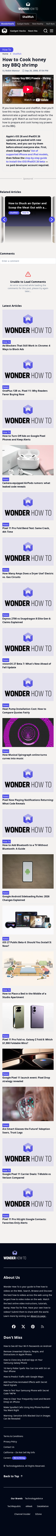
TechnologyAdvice (34, 1498)
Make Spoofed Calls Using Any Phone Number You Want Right (27, 1409)
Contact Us (9, 1447)
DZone (38, 1514)
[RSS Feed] (42, 1326)
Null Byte (50, 23)
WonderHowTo (7, 23)
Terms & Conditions (13, 1436)
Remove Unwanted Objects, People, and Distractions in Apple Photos (24, 1353)
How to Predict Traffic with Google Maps (23, 1376)
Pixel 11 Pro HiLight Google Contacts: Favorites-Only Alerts (24, 1221)
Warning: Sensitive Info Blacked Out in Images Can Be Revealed (27, 1417)
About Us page (38, 1316)
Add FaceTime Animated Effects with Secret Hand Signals (25, 1383)
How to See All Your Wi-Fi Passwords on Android (27, 1346)
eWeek (29, 1506)
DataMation (43, 1506)
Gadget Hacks (23, 23)
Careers (14, 1457)
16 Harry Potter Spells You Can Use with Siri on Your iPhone (27, 1370)
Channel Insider (22, 1514)
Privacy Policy (10, 1441)
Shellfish (28, 17)
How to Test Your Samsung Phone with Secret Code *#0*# (26, 1392)
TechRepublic (14, 1506)
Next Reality (37, 23)
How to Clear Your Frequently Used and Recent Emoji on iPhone (27, 1400)
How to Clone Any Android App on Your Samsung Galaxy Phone (23, 1361)
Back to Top (11, 1476)
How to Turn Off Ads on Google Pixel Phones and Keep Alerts (23, 437)
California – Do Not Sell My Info (19, 1452)
